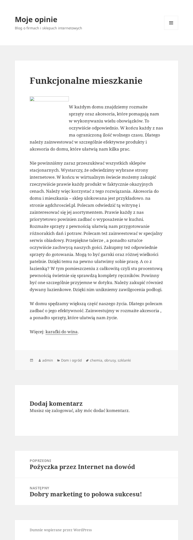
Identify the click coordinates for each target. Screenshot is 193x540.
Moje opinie (36, 19)
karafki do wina (61, 331)
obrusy (110, 360)
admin (47, 360)
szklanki (124, 360)
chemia (96, 360)
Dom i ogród (71, 360)
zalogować (62, 410)
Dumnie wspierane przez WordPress (61, 529)
